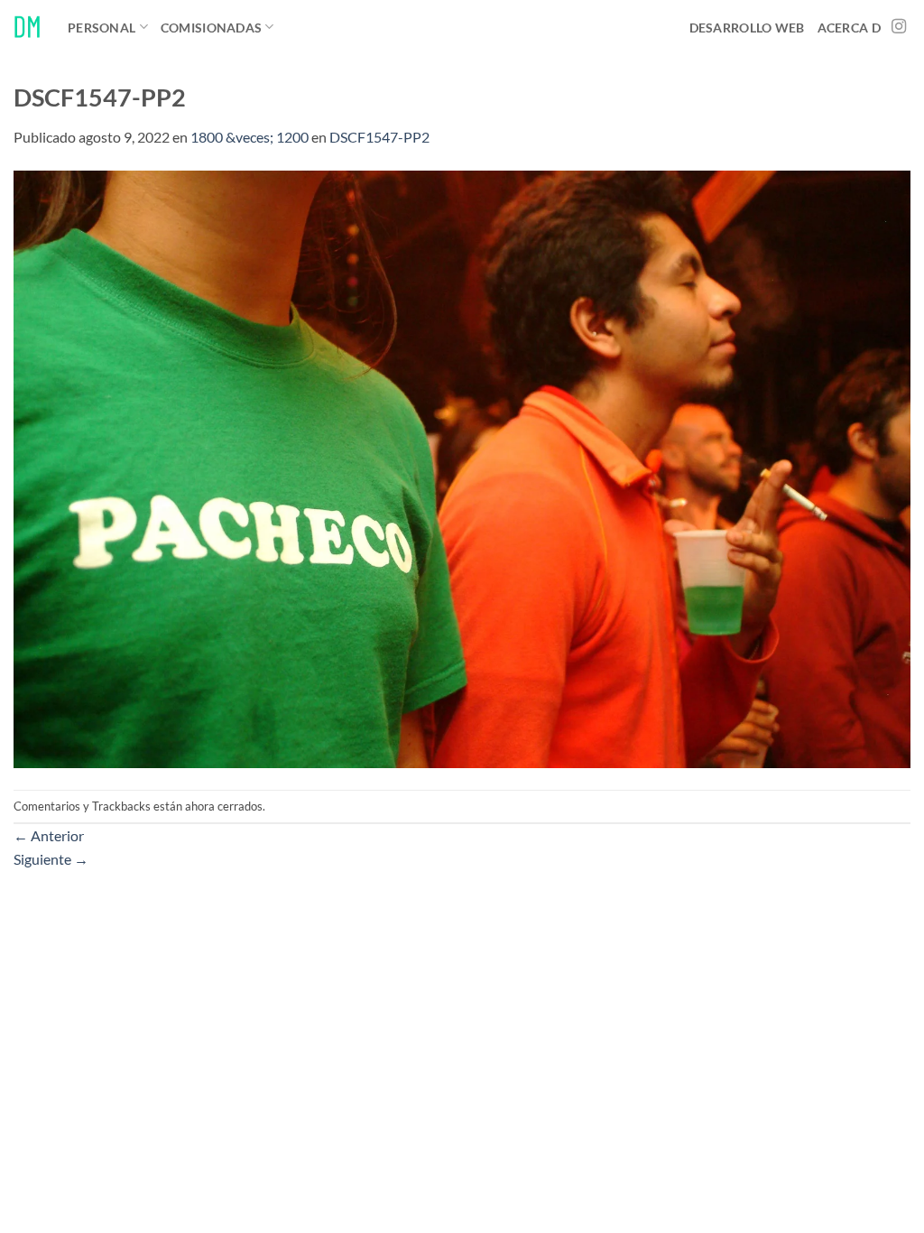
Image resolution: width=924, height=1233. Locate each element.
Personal (101, 27)
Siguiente (51, 858)
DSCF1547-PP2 (379, 136)
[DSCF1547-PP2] (462, 467)
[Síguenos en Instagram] (899, 27)
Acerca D (849, 27)
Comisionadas (211, 27)
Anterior (49, 835)
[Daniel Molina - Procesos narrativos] (27, 26)
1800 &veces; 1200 (249, 136)
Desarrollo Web (747, 27)
